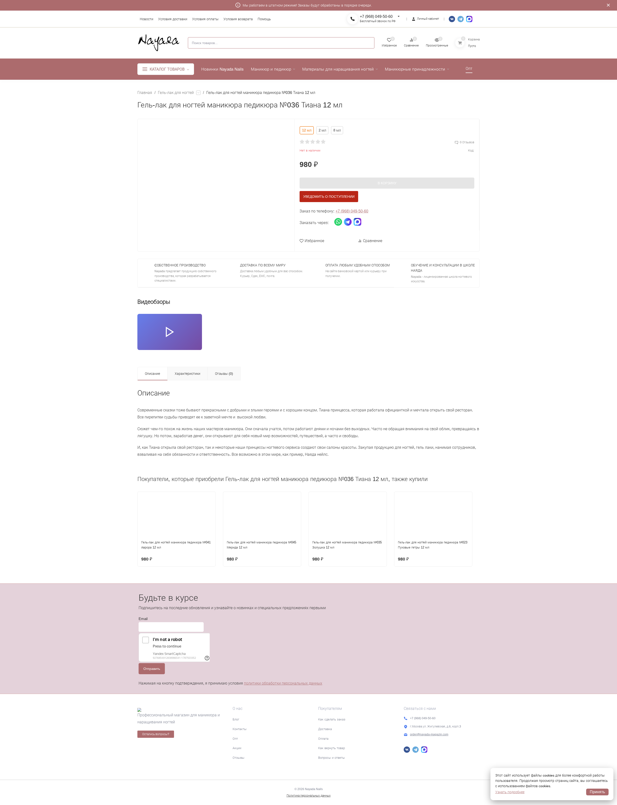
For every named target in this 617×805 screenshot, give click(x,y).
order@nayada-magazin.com (429, 734)
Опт (235, 738)
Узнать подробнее (509, 792)
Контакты (240, 729)
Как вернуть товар (331, 748)
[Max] (469, 19)
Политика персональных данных (309, 795)
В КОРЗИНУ (387, 183)
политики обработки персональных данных (283, 683)
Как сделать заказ (331, 719)
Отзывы (238, 757)
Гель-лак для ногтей (176, 93)
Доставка (325, 729)
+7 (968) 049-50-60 (376, 16)
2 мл (322, 130)
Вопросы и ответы (331, 757)
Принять (597, 792)
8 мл (337, 130)
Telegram (460, 19)
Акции (237, 748)
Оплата (323, 738)
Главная (144, 93)
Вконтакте (452, 19)
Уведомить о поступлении (329, 196)
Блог (236, 719)
